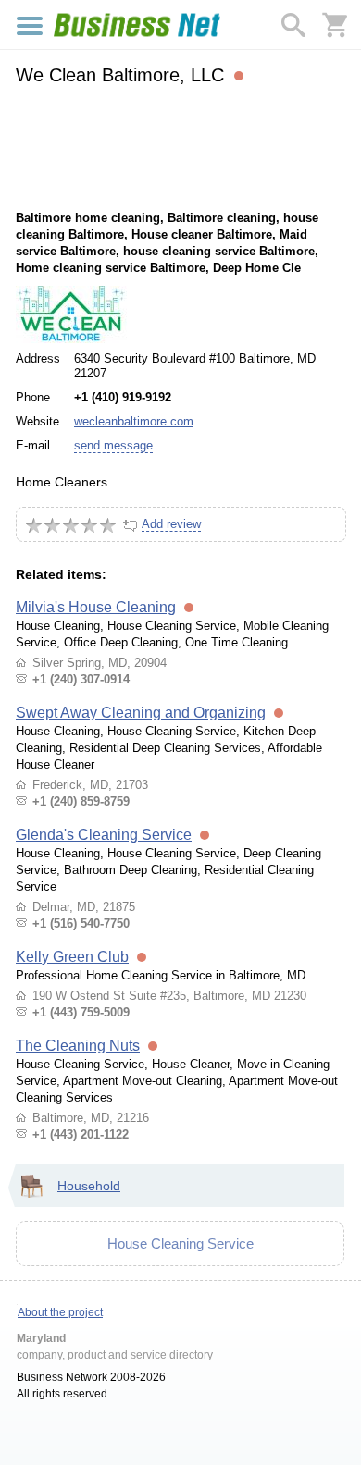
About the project (60, 1312)
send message (113, 445)
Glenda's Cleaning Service (104, 835)
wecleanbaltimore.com (133, 421)
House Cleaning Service (180, 1243)
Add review (171, 524)
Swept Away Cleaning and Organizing (141, 712)
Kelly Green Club (72, 957)
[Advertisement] (180, 145)
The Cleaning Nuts (78, 1045)
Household (88, 1185)
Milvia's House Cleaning (96, 607)
